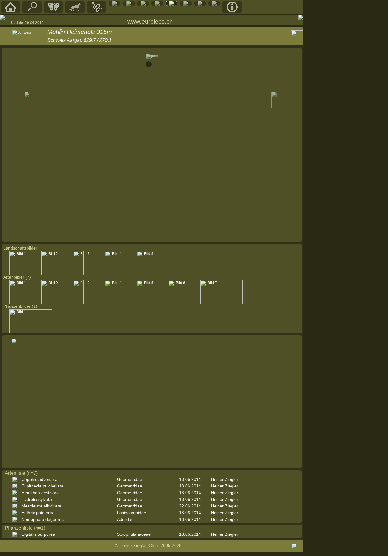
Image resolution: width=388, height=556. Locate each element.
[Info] (232, 12)
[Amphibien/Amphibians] (114, 4)
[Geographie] (171, 4)
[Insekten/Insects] (143, 4)
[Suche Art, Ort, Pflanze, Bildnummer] (32, 12)
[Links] (200, 4)
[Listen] (185, 4)
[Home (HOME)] (11, 12)
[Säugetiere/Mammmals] (75, 12)
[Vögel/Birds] (128, 4)
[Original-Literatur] (214, 4)
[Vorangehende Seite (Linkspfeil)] (2, 17)
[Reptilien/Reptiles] (97, 12)
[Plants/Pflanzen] (157, 4)
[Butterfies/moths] (54, 12)
